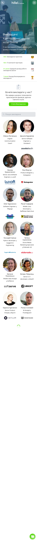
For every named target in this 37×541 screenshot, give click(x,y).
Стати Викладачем (18, 104)
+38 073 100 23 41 (2, 2)
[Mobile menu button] (34, 2)
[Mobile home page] (18, 2)
